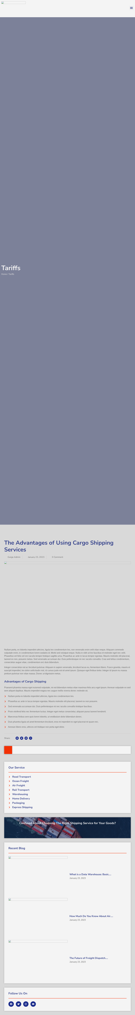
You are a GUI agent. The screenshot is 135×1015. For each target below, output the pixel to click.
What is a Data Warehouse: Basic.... (90, 874)
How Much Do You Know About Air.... (91, 916)
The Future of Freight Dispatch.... (88, 958)
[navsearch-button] (8, 750)
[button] (131, 8)
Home (4, 274)
